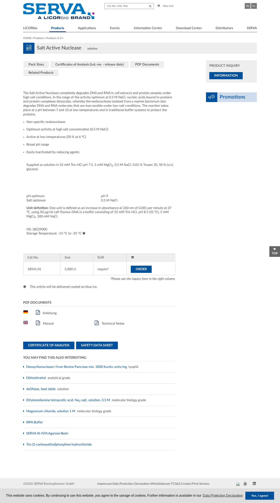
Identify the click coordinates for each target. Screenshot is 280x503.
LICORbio (30, 28)
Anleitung (49, 313)
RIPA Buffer (35, 422)
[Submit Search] (150, 6)
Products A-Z (54, 38)
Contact (186, 483)
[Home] (58, 11)
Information (226, 75)
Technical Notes (112, 323)
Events (115, 28)
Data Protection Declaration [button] (223, 495)
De (247, 6)
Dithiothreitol (36, 378)
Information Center (148, 28)
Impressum (104, 483)
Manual (48, 323)
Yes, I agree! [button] (259, 495)
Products (57, 28)
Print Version (200, 483)
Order (141, 269)
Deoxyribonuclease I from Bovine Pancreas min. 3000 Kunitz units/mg (77, 367)
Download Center (189, 28)
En (254, 6)
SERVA (252, 28)
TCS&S (175, 483)
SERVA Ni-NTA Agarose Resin (47, 433)
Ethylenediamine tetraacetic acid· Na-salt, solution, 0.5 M (68, 400)
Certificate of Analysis (48, 345)
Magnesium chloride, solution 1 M (51, 411)
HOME (27, 38)
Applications (87, 28)
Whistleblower (160, 483)
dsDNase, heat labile (41, 389)
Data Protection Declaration (131, 483)
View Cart (167, 6)
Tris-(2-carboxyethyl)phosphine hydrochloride (59, 444)
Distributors (224, 28)
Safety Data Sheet (97, 345)
